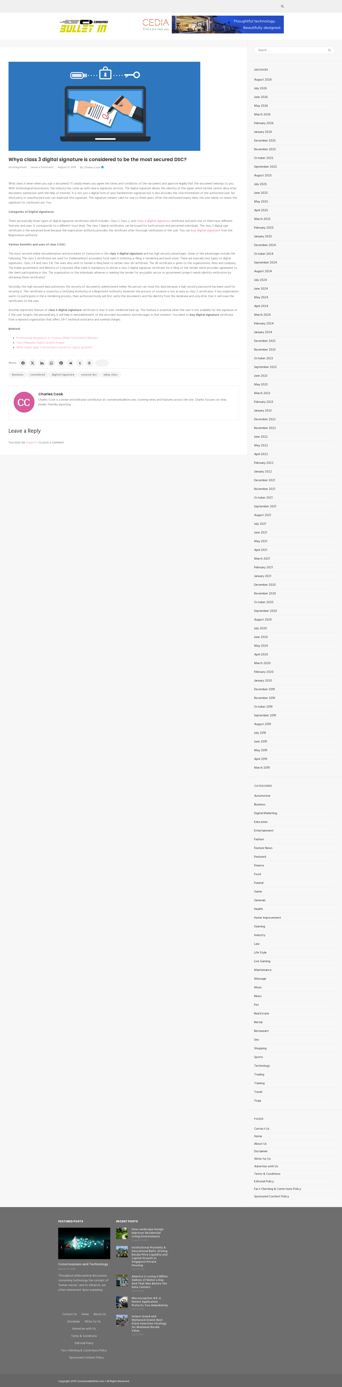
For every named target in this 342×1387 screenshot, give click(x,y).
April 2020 (261, 654)
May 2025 (261, 202)
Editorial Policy (264, 1181)
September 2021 (265, 506)
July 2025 (260, 184)
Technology (262, 1066)
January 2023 (263, 411)
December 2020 (265, 585)
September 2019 (265, 715)
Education (261, 822)
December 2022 (265, 419)
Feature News (263, 848)
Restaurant (261, 1031)
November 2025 (265, 149)
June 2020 (261, 637)
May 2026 (261, 106)
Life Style (260, 953)
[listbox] (84, 1267)
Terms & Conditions (267, 1174)
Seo (256, 1040)
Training (259, 1083)
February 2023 (263, 402)
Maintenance (263, 970)
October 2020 (263, 602)
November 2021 (264, 489)
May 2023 (261, 384)
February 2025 (264, 228)
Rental (258, 1022)
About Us (260, 1143)
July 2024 (260, 280)
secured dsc (89, 375)
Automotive (262, 796)
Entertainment (264, 831)
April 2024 (261, 306)
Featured (260, 857)
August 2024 (263, 271)
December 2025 (265, 141)
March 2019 (262, 768)
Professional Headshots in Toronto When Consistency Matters (57, 338)
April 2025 (261, 210)
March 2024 (262, 315)
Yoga (257, 1101)
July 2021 (260, 524)
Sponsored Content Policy (271, 1196)
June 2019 (260, 742)
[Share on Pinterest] (61, 363)
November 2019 (264, 698)
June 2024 (261, 289)
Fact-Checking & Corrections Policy (277, 1189)
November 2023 (265, 350)
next (107, 1247)
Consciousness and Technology (83, 1264)
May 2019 (260, 750)
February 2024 (264, 323)
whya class (111, 375)
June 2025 (261, 193)
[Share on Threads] (89, 363)
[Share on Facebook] (23, 363)
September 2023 (265, 367)
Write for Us (262, 1159)
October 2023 (263, 358)
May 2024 (261, 297)
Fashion (259, 839)
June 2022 (261, 437)
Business (17, 375)
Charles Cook (92, 167)
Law (257, 944)
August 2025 (263, 175)
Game (258, 892)
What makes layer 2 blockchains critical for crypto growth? (54, 347)
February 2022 (264, 463)
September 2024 (265, 262)
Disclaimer (261, 1151)
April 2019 (260, 759)
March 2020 (262, 663)
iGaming (259, 926)
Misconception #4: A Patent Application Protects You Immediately (150, 1302)
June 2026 (261, 97)
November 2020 (265, 593)
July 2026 (260, 88)
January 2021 (262, 576)
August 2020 (263, 620)
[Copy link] (102, 363)
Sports (258, 1057)
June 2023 (260, 376)
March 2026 (262, 114)
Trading (259, 1074)
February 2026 (264, 123)
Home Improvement (267, 918)
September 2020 (265, 611)
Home (258, 1136)
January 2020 (263, 681)
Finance (259, 865)
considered (37, 375)
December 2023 (264, 341)
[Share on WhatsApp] (51, 363)
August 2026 (263, 80)
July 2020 (260, 628)
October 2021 (263, 498)
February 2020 (264, 672)
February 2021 (263, 567)
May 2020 (261, 646)
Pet (256, 1005)
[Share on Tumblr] (80, 363)
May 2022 (261, 445)
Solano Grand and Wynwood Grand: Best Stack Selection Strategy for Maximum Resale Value (149, 1323)
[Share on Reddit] (70, 363)
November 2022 (265, 428)
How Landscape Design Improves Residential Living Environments (148, 1233)
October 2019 (263, 707)
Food (257, 874)
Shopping (260, 1048)
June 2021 (260, 532)
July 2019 (260, 733)
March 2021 (262, 559)
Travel (258, 1092)
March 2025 (262, 219)
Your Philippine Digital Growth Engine (40, 342)
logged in (32, 442)
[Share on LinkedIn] (42, 363)
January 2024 (263, 332)
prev (61, 1247)
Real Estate (261, 1013)
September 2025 (265, 167)
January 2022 (263, 472)
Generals (260, 900)
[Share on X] (32, 363)
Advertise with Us (266, 1166)
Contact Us (261, 1128)
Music (258, 987)
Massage (260, 979)
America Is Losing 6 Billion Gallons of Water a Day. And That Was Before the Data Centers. (150, 1282)
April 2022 (261, 454)
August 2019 (262, 724)
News (258, 996)
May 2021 (260, 541)
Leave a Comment (42, 167)
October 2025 (263, 158)
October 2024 (264, 254)
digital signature (63, 375)
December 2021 (264, 480)
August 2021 (262, 515)
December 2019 (264, 689)
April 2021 (260, 550)
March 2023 (262, 393)
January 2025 (263, 236)
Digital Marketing (265, 813)
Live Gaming (262, 961)
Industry (259, 935)
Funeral (258, 883)
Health (258, 909)
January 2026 (263, 132)
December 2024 (265, 245)
